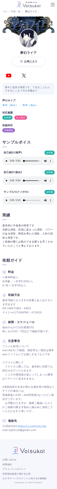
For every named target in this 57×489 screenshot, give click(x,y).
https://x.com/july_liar (32, 426)
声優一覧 (15, 12)
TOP (4, 12)
